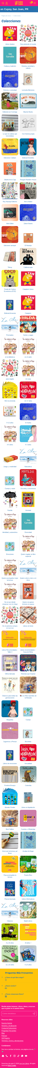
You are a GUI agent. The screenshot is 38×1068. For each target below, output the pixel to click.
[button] (3, 3)
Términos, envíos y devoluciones (12, 1041)
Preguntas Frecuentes (9, 1031)
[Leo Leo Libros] (19, 3)
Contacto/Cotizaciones (9, 1028)
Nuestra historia (7, 1023)
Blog (3, 1033)
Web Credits (12, 1065)
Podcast (4, 1036)
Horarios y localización (9, 1026)
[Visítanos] (6, 3)
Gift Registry (6, 1038)
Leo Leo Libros (24, 1063)
